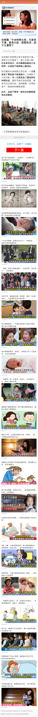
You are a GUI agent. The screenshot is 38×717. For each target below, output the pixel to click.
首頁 (3, 2)
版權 (20, 714)
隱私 (17, 714)
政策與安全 (9, 714)
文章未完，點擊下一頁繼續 (19, 144)
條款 (14, 714)
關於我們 (3, 714)
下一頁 (19, 150)
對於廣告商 (25, 714)
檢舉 (13, 51)
